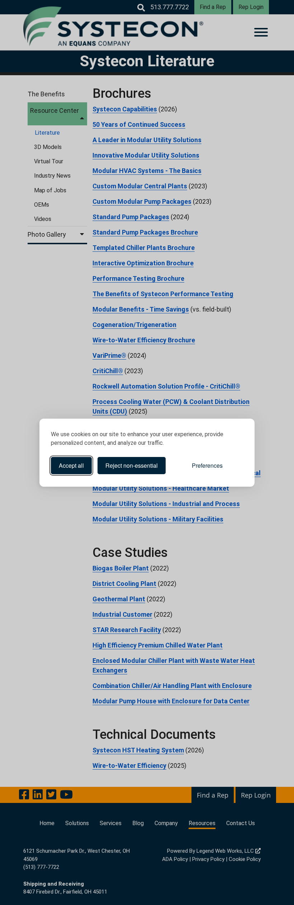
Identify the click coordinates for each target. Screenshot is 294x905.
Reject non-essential (131, 465)
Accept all (71, 465)
